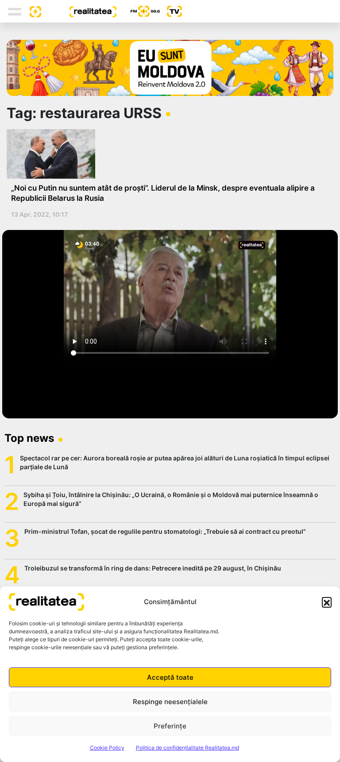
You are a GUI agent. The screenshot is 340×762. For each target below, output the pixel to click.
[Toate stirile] (32, 11)
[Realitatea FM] (138, 11)
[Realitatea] (78, 11)
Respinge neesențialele (170, 701)
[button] (326, 601)
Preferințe (170, 726)
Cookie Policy (107, 747)
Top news (29, 438)
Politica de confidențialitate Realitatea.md (187, 747)
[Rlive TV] (171, 11)
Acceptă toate (170, 677)
